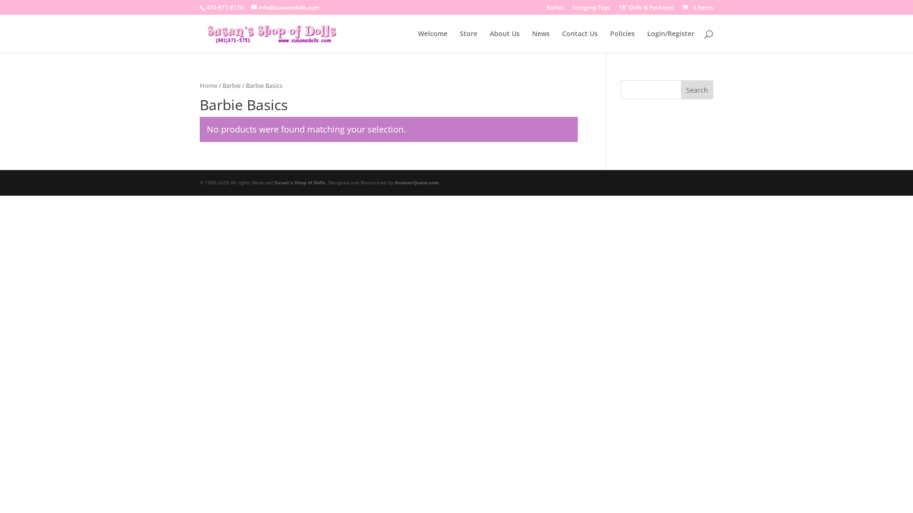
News (541, 34)
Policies (622, 34)
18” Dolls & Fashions (646, 8)
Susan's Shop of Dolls (299, 182)
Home (208, 85)
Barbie (555, 8)
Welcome (432, 34)
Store (468, 34)
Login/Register (670, 34)
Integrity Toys (591, 8)
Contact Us (580, 34)
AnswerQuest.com (417, 182)
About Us (505, 34)
